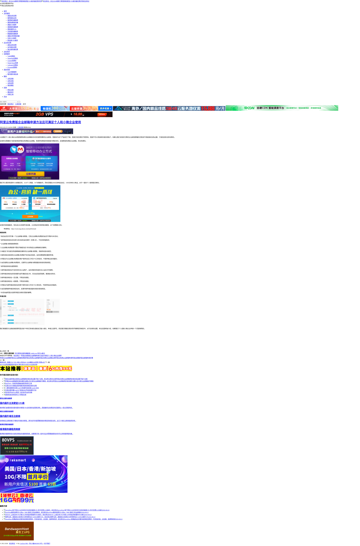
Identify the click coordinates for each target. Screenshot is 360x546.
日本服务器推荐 (13, 31)
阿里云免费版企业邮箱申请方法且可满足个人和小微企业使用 (40, 122)
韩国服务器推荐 (13, 33)
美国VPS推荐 (12, 24)
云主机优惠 (7, 42)
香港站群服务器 (13, 22)
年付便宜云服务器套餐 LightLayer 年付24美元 (30, 353)
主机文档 (11, 81)
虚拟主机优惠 (12, 45)
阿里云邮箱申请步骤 (86, 358)
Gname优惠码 (12, 60)
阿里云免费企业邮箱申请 (64, 358)
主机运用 (11, 83)
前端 (5, 87)
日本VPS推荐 (12, 38)
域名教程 (11, 85)
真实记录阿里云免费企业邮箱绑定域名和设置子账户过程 (68, 379)
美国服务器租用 (13, 27)
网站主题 (11, 90)
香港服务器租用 (13, 20)
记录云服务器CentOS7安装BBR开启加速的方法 (20, 390)
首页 (5, 11)
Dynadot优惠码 (12, 67)
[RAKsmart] (36, 371)
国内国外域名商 (13, 74)
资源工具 (11, 94)
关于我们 (47, 543)
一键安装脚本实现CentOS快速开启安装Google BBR (22, 388)
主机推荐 (7, 13)
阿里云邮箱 (76, 358)
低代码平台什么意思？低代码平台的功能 (18, 392)
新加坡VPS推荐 (13, 40)
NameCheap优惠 (13, 63)
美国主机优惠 (12, 15)
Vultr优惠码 (11, 56)
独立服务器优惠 (13, 49)
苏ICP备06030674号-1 (36, 543)
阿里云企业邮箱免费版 (18, 358)
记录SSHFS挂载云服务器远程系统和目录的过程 (21, 385)
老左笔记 (86, 1)
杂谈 (5, 96)
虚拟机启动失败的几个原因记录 (15, 394)
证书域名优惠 (12, 47)
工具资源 (18, 104)
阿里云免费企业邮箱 (32, 358)
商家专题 (7, 69)
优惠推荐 (7, 54)
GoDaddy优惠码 (13, 65)
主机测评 (7, 51)
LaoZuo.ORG (24, 543)
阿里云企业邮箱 (5, 358)
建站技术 (11, 92)
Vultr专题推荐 (12, 72)
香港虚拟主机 (12, 18)
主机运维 (11, 78)
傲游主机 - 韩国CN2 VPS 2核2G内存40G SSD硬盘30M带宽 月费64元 (22, 362)
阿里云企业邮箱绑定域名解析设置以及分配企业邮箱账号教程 (73, 381)
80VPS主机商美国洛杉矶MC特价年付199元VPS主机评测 (18, 364)
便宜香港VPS (12, 29)
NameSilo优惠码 (13, 58)
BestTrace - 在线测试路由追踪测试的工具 (18, 383)
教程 (5, 76)
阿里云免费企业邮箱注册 (47, 358)
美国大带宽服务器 (14, 36)
